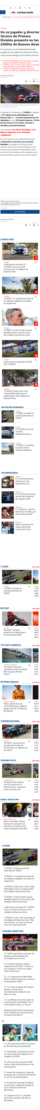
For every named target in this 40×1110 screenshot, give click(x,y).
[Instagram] (25, 8)
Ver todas (36, 567)
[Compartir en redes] (35, 262)
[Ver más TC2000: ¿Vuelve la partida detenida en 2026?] (8, 416)
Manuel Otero (8, 75)
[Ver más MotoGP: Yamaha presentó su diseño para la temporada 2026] (17, 619)
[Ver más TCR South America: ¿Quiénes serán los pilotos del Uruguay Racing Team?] (17, 655)
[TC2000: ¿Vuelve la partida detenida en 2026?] (20, 857)
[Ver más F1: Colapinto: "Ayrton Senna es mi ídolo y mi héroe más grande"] (8, 513)
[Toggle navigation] (2, 12)
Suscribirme (20, 211)
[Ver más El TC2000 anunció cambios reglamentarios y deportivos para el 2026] (8, 432)
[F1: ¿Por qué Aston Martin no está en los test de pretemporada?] (20, 1032)
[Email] (29, 8)
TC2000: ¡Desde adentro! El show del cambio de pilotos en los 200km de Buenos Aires (20, 62)
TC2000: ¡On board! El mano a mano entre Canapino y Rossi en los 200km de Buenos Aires (21, 69)
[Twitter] (15, 8)
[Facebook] (10, 8)
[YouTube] (20, 8)
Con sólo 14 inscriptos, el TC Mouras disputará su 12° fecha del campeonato (18, 132)
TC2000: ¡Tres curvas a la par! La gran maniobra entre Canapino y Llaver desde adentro (21, 66)
